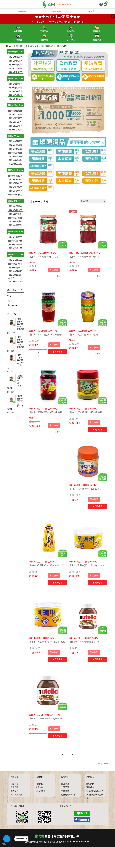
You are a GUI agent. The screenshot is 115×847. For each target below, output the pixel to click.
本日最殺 (18, 31)
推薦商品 (92, 11)
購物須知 (14, 791)
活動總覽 (71, 31)
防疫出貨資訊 (16, 794)
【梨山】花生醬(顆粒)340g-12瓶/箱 (85, 488)
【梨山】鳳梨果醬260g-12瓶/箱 (83, 334)
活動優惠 (90, 787)
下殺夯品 (44, 31)
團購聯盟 (97, 39)
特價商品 (57, 11)
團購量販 (97, 31)
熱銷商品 (22, 11)
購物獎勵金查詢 (68, 794)
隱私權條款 (41, 791)
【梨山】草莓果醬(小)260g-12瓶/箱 (45, 334)
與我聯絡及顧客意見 (95, 791)
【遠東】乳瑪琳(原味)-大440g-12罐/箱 (47, 641)
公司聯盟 (71, 39)
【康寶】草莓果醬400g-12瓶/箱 (84, 256)
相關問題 (40, 783)
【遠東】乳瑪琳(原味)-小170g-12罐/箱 (87, 565)
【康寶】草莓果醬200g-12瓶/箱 (44, 256)
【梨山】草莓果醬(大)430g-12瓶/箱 (45, 412)
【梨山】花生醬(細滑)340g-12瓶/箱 (85, 412)
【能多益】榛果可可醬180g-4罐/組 (85, 641)
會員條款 (40, 787)
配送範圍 (14, 783)
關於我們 (90, 783)
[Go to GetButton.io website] (6, 844)
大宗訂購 (14, 787)
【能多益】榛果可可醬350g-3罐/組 (45, 718)
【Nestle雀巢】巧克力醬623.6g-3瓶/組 (47, 565)
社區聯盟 (44, 39)
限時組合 (18, 39)
